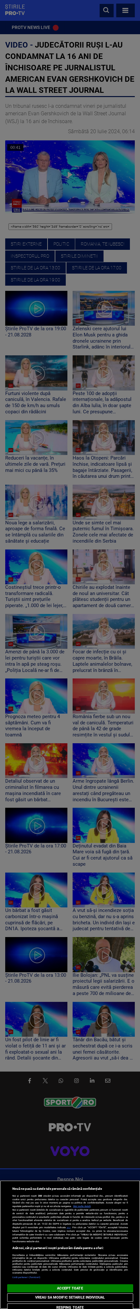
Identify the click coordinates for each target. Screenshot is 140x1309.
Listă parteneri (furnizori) (26, 1277)
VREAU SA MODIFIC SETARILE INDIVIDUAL (70, 1297)
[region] (70, 1244)
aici (69, 1227)
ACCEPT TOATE (70, 1288)
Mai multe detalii (82, 1206)
